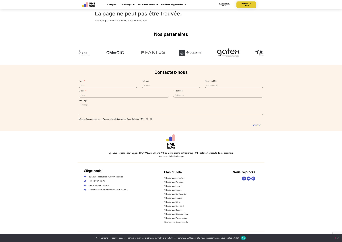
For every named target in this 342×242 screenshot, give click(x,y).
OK (243, 238)
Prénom (145, 81)
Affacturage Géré (172, 202)
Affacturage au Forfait (174, 178)
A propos (111, 4)
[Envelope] (249, 179)
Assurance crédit (146, 4)
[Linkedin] (244, 179)
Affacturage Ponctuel (173, 182)
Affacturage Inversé (173, 198)
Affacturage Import (172, 186)
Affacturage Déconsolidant (176, 214)
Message (83, 100)
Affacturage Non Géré (174, 206)
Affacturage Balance (173, 210)
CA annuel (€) (211, 81)
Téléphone (178, 91)
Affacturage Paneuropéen (175, 218)
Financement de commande (176, 222)
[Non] (337, 238)
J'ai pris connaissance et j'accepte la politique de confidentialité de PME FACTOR (116, 119)
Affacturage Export (173, 190)
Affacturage (125, 4)
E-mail (82, 91)
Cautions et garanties (172, 4)
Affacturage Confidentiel (175, 194)
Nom (81, 81)
